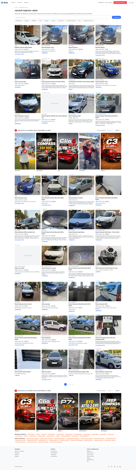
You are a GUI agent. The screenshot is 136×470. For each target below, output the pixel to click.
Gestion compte (90, 454)
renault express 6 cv (54, 440)
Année (53, 20)
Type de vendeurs (88, 20)
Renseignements (90, 459)
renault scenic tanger (43, 442)
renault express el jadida (32, 438)
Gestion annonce (90, 452)
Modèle (34, 20)
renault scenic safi (64, 440)
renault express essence (86, 438)
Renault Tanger (41, 436)
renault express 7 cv (43, 440)
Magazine (17, 456)
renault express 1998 (32, 440)
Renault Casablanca (66, 436)
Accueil (16, 7)
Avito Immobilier (54, 452)
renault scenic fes (88, 440)
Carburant (61, 20)
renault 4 (26, 436)
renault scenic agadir (20, 442)
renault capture (60, 434)
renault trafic (103, 434)
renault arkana (86, 434)
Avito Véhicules (54, 451)
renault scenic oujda (32, 442)
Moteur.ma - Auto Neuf (19, 451)
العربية (132, 2)
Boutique (88, 458)
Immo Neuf (19, 2)
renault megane (78, 434)
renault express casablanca (72, 438)
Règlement (89, 451)
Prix (79, 20)
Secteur (46, 20)
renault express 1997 (111, 438)
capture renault (50, 436)
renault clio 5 (75, 436)
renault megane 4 (84, 436)
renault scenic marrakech (56, 442)
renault (38, 434)
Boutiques (26, 2)
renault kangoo (69, 434)
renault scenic (33, 436)
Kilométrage (18, 20)
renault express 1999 (20, 440)
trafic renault (111, 434)
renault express (31, 434)
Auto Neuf (13, 2)
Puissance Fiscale (71, 20)
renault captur (51, 434)
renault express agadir (59, 438)
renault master (18, 436)
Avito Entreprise (54, 456)
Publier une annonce (120, 2)
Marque (27, 20)
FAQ (88, 461)
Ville (40, 20)
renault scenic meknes (110, 440)
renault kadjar (95, 434)
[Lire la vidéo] (25, 151)
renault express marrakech (46, 438)
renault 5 (58, 436)
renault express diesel (99, 438)
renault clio (44, 434)
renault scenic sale (98, 440)
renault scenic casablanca (77, 440)
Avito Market (53, 454)
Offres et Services (90, 456)
